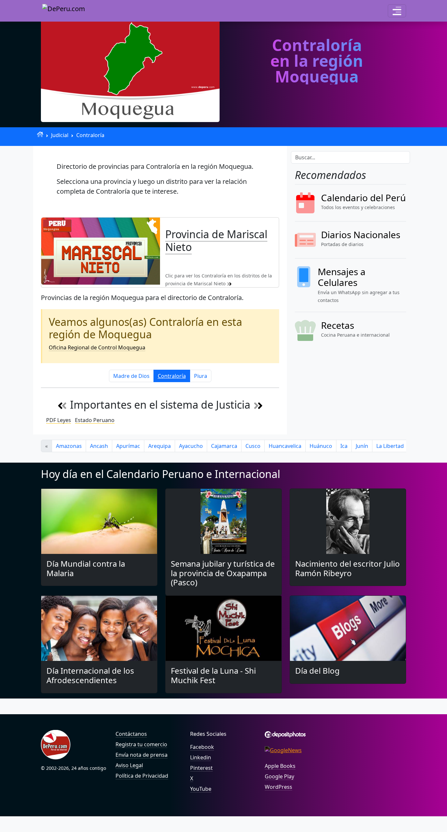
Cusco (252, 446)
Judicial (59, 135)
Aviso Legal (129, 765)
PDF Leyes (58, 420)
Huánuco (321, 446)
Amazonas (69, 446)
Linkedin (200, 757)
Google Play (279, 776)
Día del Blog (317, 670)
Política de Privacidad (142, 775)
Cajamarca (224, 446)
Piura (200, 376)
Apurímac (128, 446)
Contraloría (90, 135)
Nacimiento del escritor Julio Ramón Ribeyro (347, 568)
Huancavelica (285, 446)
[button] (397, 10)
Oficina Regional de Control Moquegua (97, 347)
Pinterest (201, 767)
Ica (344, 446)
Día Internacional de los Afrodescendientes (90, 675)
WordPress (278, 786)
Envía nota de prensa (142, 754)
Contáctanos (131, 733)
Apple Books (280, 766)
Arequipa (159, 446)
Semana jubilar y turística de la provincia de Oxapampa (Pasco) (223, 573)
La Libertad (390, 446)
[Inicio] (40, 134)
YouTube (200, 788)
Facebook (202, 747)
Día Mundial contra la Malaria (85, 568)
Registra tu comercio (141, 744)
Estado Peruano (95, 420)
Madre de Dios (131, 376)
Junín (362, 446)
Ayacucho (191, 446)
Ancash (99, 446)
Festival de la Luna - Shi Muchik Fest (213, 675)
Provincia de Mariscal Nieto (216, 240)
